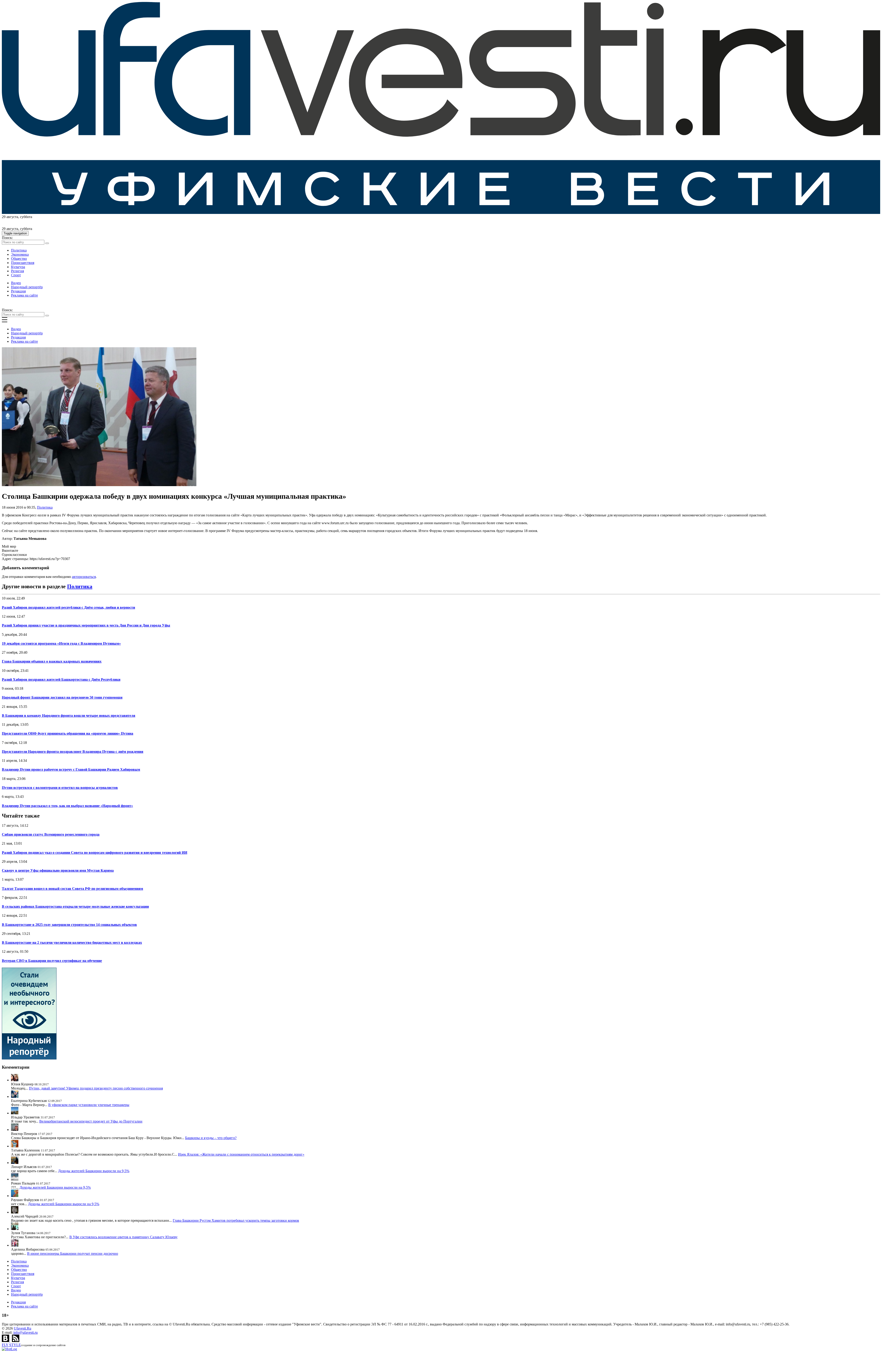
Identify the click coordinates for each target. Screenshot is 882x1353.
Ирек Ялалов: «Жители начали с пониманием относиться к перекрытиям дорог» (241, 1154)
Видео (16, 283)
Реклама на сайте (24, 295)
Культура (18, 267)
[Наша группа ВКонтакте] (6, 1341)
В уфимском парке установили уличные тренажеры (88, 1105)
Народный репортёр (27, 287)
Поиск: (7, 238)
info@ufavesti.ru (25, 1332)
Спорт (16, 275)
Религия (17, 271)
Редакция (18, 291)
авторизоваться (84, 577)
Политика (19, 250)
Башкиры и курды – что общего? (211, 1138)
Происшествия (22, 263)
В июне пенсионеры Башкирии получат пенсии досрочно (72, 1253)
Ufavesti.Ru (22, 1328)
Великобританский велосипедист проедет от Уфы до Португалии (90, 1121)
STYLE (11, 1345)
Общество (19, 259)
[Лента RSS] (15, 1341)
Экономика (20, 254)
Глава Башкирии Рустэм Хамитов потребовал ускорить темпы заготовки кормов (236, 1220)
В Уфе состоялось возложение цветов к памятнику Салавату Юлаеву (123, 1237)
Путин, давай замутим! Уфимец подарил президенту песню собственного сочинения (96, 1088)
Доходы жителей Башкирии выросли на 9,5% (93, 1171)
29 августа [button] (10, 217)
